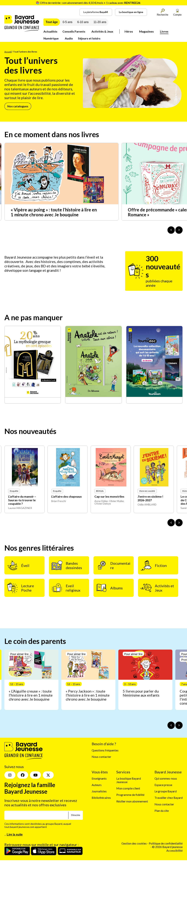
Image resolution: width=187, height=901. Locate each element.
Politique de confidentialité (166, 843)
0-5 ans (67, 22)
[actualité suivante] (179, 230)
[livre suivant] (179, 522)
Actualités (50, 31)
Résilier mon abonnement (132, 801)
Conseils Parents (73, 31)
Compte (177, 14)
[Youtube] (35, 775)
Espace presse (163, 785)
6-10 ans (83, 22)
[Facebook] (22, 775)
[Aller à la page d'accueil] (21, 30)
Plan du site (161, 810)
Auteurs (97, 785)
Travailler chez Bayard (168, 798)
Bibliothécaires (101, 798)
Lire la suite (15, 834)
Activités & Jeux (102, 31)
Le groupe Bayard (165, 791)
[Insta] (9, 775)
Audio (69, 38)
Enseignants (99, 778)
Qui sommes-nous (165, 778)
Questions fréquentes (105, 750)
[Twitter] (48, 775)
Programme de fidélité (130, 795)
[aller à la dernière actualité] (171, 230)
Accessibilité (174, 850)
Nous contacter (101, 757)
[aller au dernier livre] (171, 522)
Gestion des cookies (134, 843)
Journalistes (99, 791)
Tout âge (52, 22)
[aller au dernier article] (171, 725)
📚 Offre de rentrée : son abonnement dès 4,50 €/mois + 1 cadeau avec (88, 2)
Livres (164, 31)
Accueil (8, 51)
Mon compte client (128, 788)
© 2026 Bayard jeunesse (167, 847)
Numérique (51, 38)
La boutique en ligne (131, 12)
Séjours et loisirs (89, 38)
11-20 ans (100, 22)
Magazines (146, 31)
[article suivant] (179, 725)
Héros (129, 31)
